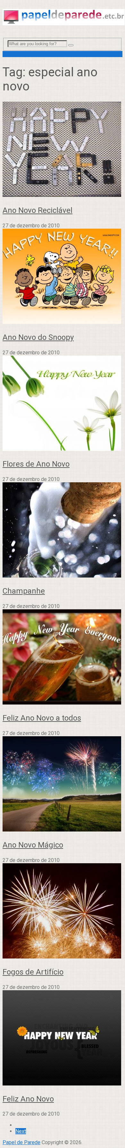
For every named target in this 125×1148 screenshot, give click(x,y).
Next (20, 1131)
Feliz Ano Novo (28, 1098)
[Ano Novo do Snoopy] (62, 277)
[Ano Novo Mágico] (62, 784)
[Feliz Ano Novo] (62, 1038)
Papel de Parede (21, 1142)
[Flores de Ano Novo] (62, 404)
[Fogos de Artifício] (62, 911)
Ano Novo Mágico (33, 844)
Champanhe (24, 591)
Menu (9, 54)
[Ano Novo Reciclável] (62, 150)
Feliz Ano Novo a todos (42, 717)
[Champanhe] (62, 530)
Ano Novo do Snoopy (38, 337)
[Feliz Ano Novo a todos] (62, 657)
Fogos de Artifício (33, 971)
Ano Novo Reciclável (37, 210)
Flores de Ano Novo (36, 464)
